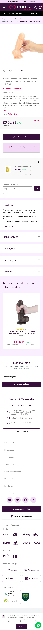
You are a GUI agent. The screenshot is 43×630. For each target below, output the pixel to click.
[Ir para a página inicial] (20, 7)
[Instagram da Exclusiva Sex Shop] (10, 500)
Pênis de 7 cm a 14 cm (10, 21)
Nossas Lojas (9, 450)
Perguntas (17, 88)
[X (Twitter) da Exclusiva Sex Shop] (33, 500)
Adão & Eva (12, 114)
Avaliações (7, 88)
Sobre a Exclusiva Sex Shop (14, 443)
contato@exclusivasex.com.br (21, 418)
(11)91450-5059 (25, 422)
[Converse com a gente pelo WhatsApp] (38, 625)
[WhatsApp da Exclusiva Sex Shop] (17, 500)
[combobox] (21, 377)
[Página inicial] (3, 19)
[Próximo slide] (38, 161)
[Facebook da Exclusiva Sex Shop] (25, 500)
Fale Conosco (9, 486)
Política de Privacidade (12, 472)
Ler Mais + (6, 110)
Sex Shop (9, 19)
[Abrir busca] (35, 7)
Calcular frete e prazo (11, 184)
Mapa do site (9, 479)
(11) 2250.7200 (21, 405)
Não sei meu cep (9, 194)
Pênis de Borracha (22, 19)
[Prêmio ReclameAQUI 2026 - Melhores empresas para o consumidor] (25, 597)
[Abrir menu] (4, 7)
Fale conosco (21, 432)
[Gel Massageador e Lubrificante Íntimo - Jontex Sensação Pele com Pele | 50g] (8, 169)
